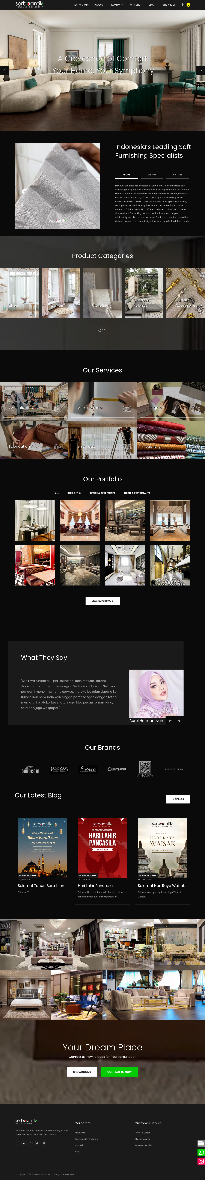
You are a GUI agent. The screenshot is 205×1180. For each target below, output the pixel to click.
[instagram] (201, 1162)
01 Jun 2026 (84, 880)
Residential (74, 493)
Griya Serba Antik (176, 968)
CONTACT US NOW (119, 1072)
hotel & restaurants (137, 493)
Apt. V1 (125, 563)
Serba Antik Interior (24, 968)
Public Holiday (27, 875)
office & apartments (102, 493)
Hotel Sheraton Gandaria (125, 519)
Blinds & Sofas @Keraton (169, 519)
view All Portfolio (102, 600)
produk (99, 4)
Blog (77, 1151)
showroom (169, 4)
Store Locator (142, 1139)
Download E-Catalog (86, 1139)
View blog (178, 799)
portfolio (134, 4)
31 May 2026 (144, 880)
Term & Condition (144, 1145)
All (57, 493)
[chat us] (201, 1144)
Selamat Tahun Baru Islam (42, 885)
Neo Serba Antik (124, 968)
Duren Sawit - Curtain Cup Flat (80, 519)
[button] (100, 329)
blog (152, 4)
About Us (80, 1132)
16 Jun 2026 (24, 880)
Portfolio (79, 1145)
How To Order (142, 1132)
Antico (64, 1019)
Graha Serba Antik (24, 1019)
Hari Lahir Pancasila (95, 885)
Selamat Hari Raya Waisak (161, 885)
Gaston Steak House (35, 564)
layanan (115, 4)
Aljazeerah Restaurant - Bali (170, 564)
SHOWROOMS (82, 1072)
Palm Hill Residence (35, 519)
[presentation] (170, 720)
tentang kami (81, 4)
